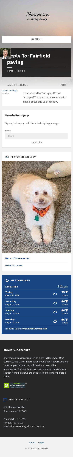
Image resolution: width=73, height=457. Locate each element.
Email (8, 130)
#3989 (63, 85)
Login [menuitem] (41, 442)
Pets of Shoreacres (17, 258)
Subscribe (36, 142)
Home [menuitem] (32, 442)
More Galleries (14, 265)
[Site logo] (36, 29)
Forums (21, 70)
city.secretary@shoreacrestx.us (27, 426)
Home (10, 70)
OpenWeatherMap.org (35, 328)
